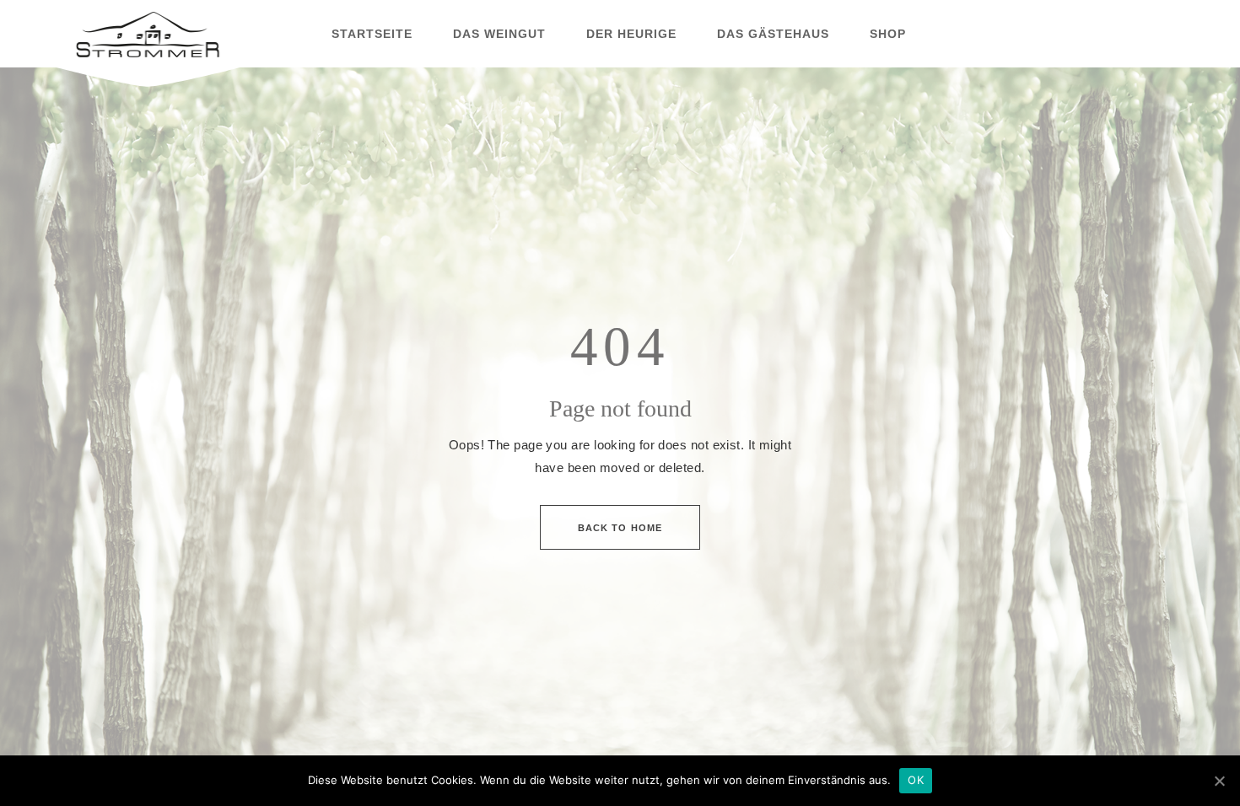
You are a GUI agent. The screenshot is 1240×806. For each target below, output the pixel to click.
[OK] (1218, 780)
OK (916, 780)
